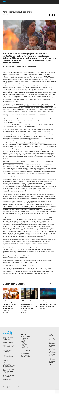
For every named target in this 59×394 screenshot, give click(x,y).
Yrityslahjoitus (25, 353)
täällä (33, 265)
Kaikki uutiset (51, 284)
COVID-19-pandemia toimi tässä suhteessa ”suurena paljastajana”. (28, 89)
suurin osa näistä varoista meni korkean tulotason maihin (18, 198)
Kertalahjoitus (25, 338)
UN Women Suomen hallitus (52, 347)
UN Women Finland (52, 362)
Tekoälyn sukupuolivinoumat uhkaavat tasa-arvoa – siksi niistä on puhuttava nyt (48, 303)
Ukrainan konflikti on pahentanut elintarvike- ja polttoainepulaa (36, 106)
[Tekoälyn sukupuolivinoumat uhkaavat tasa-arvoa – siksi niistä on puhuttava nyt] (48, 293)
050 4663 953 (6, 341)
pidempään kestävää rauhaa (42, 131)
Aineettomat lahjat (26, 352)
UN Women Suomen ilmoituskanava (52, 351)
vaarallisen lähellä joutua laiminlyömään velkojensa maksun (38, 204)
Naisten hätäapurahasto (25, 349)
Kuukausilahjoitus (26, 336)
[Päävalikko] (57, 2)
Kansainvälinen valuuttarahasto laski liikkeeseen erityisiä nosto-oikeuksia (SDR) (34, 194)
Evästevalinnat (17, 387)
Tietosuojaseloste (7, 387)
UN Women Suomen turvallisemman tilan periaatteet (52, 356)
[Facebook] (49, 15)
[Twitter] (52, 15)
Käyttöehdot (52, 364)
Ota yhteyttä (52, 338)
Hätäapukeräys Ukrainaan (25, 343)
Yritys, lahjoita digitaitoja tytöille (25, 356)
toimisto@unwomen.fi (8, 342)
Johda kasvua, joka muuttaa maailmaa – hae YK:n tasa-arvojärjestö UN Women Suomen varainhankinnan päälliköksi (10, 305)
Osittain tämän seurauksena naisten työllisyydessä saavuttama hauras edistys (28, 94)
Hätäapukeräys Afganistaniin (25, 346)
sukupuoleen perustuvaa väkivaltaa (23, 156)
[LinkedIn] (55, 15)
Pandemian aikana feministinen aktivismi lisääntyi (24, 224)
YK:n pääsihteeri (13, 213)
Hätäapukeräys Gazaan (25, 340)
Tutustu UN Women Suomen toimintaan (52, 341)
